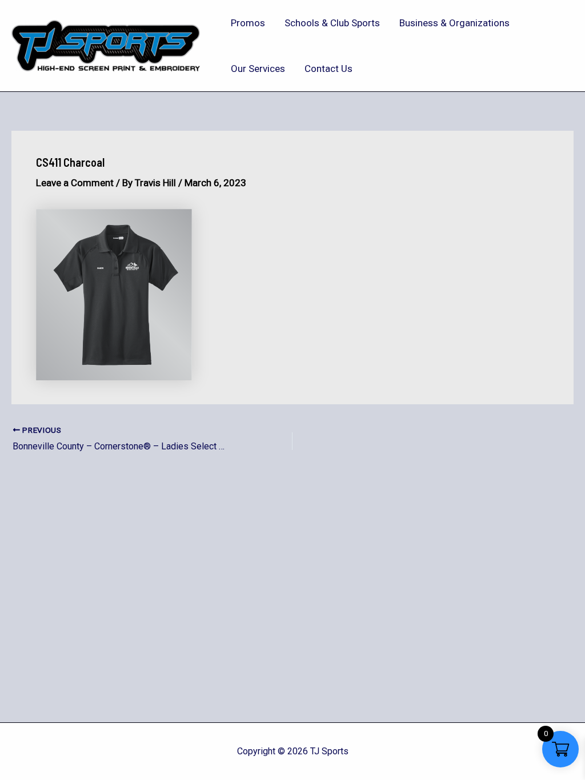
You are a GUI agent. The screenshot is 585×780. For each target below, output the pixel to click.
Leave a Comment (75, 182)
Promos (248, 23)
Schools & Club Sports (332, 23)
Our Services (258, 68)
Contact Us (328, 68)
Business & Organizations (454, 23)
